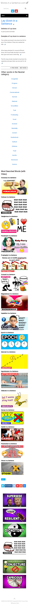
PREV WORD (14, 68)
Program (14, 83)
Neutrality (14, 128)
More (3, 479)
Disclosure (14, 160)
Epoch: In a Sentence (7, 332)
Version (14, 88)
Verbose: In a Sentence (8, 197)
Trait (14, 110)
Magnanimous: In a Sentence (9, 294)
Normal (14, 97)
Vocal (14, 119)
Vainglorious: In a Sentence (9, 216)
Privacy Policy (24, 601)
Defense (14, 146)
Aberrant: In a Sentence (8, 352)
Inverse (14, 164)
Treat (14, 151)
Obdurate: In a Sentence (8, 390)
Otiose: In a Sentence (7, 460)
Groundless (14, 106)
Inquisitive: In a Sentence (8, 313)
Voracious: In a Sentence (8, 177)
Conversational (14, 92)
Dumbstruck (14, 137)
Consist (14, 133)
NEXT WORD (23, 68)
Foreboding (14, 115)
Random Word (15, 603)
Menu (3, 15)
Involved (14, 124)
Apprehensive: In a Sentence (9, 371)
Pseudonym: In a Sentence (9, 236)
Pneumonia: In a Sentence (9, 443)
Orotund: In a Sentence (8, 274)
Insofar (14, 155)
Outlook (14, 142)
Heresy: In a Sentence (7, 410)
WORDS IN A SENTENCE (6, 601)
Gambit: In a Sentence (7, 427)
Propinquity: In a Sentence (9, 255)
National (14, 101)
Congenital (14, 79)
